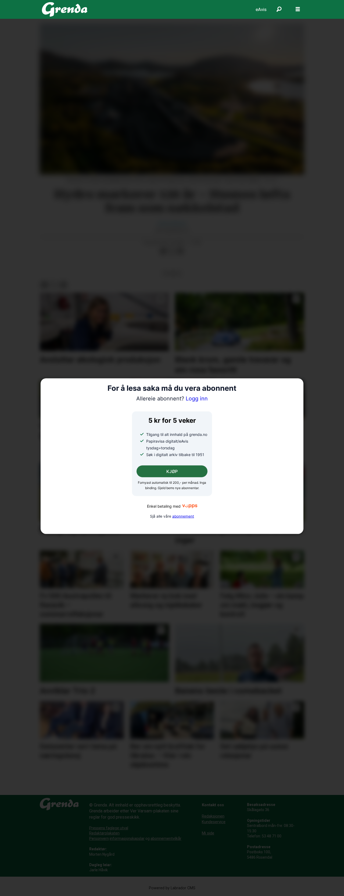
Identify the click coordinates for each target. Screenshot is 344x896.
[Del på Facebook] (163, 251)
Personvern (99, 838)
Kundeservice (213, 821)
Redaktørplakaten (104, 833)
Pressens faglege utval (108, 828)
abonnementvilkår (165, 838)
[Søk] (279, 9)
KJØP (172, 471)
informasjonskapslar (127, 838)
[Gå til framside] (64, 9)
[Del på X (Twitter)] (172, 251)
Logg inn (172, 398)
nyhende (172, 273)
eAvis (261, 9)
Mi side (208, 833)
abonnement (183, 516)
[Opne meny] (298, 9)
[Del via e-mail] (180, 251)
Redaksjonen (213, 816)
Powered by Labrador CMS (172, 888)
